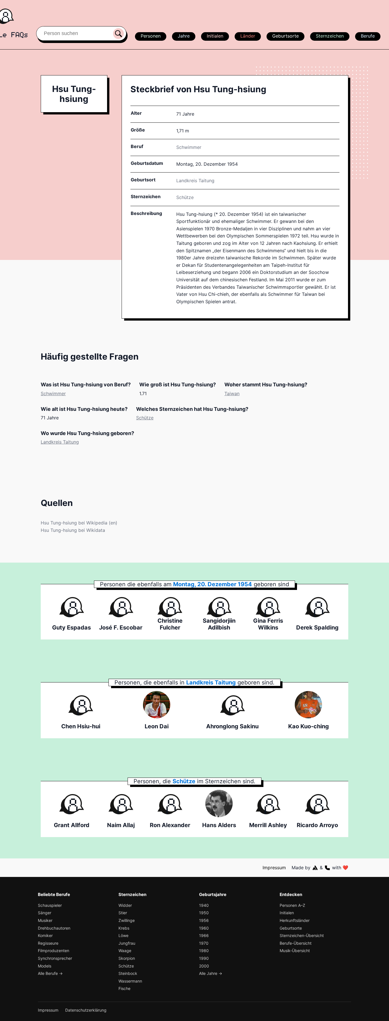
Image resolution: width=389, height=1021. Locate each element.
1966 (204, 935)
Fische (124, 988)
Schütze (185, 197)
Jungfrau (126, 943)
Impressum (274, 867)
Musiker (45, 920)
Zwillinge (126, 920)
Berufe (368, 36)
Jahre (184, 36)
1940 (204, 905)
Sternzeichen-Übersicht (302, 935)
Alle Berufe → (50, 973)
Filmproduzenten (53, 950)
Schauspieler (50, 905)
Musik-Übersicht (295, 950)
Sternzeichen (330, 36)
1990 (204, 958)
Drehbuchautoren (54, 928)
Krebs (123, 928)
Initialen (215, 36)
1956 (204, 920)
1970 (203, 943)
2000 (204, 965)
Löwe (123, 935)
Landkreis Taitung (60, 442)
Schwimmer (188, 147)
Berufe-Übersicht (296, 943)
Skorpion (126, 958)
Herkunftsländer (295, 920)
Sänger (44, 912)
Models (44, 965)
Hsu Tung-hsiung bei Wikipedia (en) (79, 523)
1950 (204, 912)
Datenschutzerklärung (86, 1010)
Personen (151, 36)
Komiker (45, 935)
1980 (204, 950)
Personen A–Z (292, 905)
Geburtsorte (285, 36)
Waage (124, 950)
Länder (247, 36)
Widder (125, 905)
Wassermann (130, 981)
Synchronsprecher (55, 958)
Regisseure (48, 943)
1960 (204, 928)
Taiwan (231, 393)
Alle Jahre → (210, 973)
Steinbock (127, 973)
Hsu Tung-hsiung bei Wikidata (73, 530)
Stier (122, 912)
